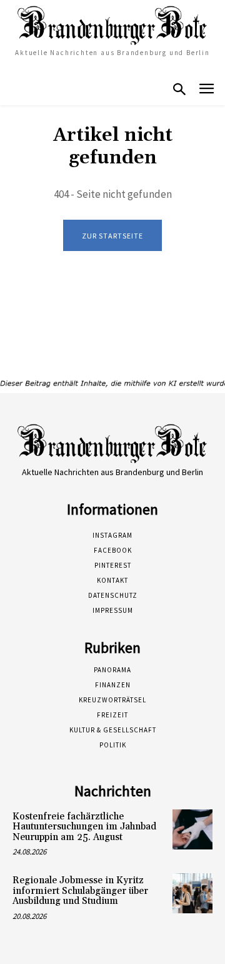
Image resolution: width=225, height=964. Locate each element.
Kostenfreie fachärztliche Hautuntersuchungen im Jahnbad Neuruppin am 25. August (84, 827)
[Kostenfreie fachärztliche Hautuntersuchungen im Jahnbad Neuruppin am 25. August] (192, 829)
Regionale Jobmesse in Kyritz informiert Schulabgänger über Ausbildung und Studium (80, 890)
